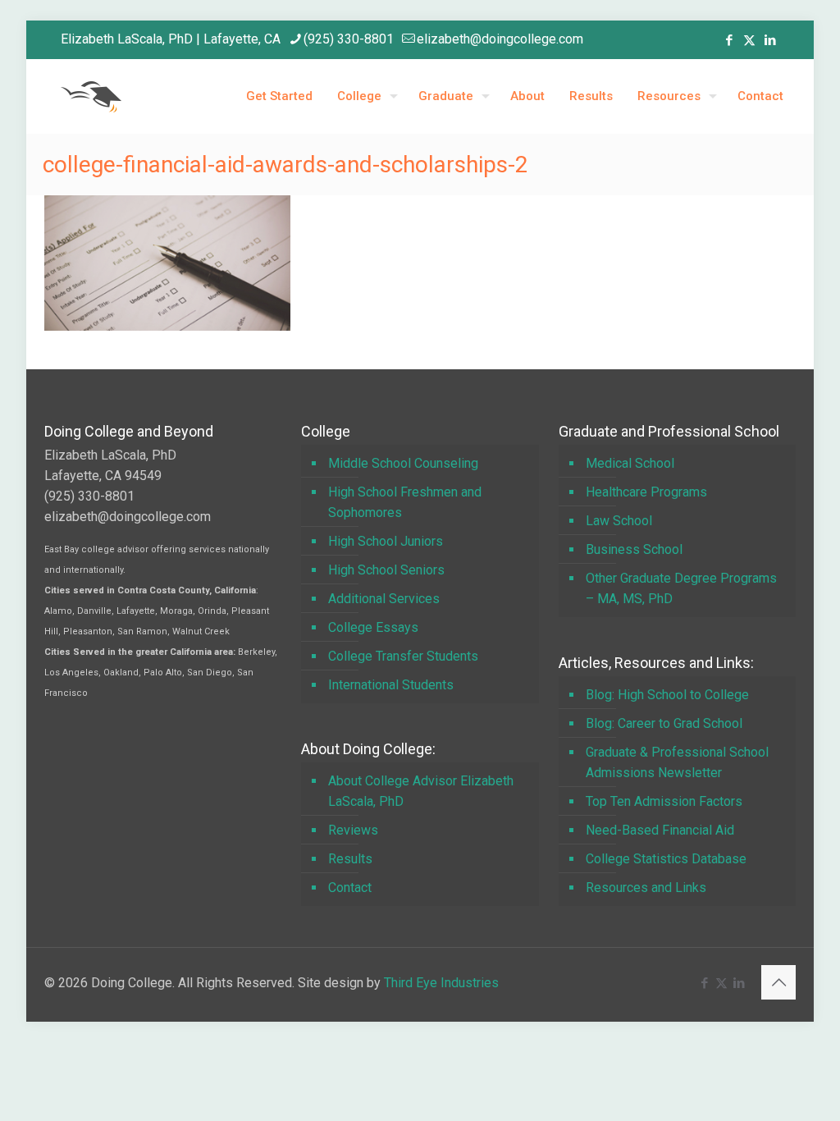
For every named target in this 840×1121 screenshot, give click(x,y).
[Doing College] (91, 96)
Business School (634, 549)
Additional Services (384, 598)
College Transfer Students (403, 656)
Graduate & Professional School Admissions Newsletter (677, 762)
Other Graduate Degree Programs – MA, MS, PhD (681, 588)
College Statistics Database (666, 859)
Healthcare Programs (646, 492)
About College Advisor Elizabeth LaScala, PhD (421, 791)
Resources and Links (646, 887)
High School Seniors (386, 570)
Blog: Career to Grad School (664, 723)
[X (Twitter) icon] (749, 40)
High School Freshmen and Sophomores (405, 502)
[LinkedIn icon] (770, 40)
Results (350, 859)
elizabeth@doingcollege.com (500, 39)
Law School (619, 520)
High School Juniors (385, 541)
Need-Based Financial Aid (660, 830)
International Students (391, 685)
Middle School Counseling (403, 463)
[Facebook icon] (729, 40)
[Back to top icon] (778, 982)
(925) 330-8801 (349, 39)
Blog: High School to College (667, 694)
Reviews (353, 830)
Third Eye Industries (441, 983)
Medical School (630, 463)
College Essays (373, 627)
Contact (350, 887)
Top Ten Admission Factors (664, 801)
